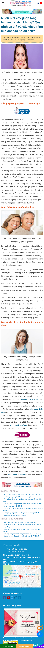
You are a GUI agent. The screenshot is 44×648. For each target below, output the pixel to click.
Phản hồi (18, 638)
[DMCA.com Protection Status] (10, 642)
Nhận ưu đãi (27, 638)
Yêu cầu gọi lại (24, 646)
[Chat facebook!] (40, 636)
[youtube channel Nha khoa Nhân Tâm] (9, 598)
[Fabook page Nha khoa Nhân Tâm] (5, 598)
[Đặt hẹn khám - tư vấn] (22, 435)
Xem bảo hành (8, 638)
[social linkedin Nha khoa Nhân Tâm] (20, 598)
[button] (3, 3)
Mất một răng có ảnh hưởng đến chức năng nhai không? (23, 534)
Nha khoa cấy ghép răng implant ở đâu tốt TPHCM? (21, 536)
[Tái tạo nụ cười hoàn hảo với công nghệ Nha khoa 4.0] (22, 11)
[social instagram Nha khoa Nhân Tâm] (16, 598)
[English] (38, 3)
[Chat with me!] (40, 629)
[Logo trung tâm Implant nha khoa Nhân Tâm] (20, 6)
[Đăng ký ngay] (22, 111)
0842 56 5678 (26, 555)
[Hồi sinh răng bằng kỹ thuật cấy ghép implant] (22, 484)
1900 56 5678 (16, 555)
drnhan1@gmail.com (17, 557)
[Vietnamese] (41, 3)
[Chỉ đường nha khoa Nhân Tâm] (22, 576)
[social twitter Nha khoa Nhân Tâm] (12, 598)
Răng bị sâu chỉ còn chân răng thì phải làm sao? (20, 522)
